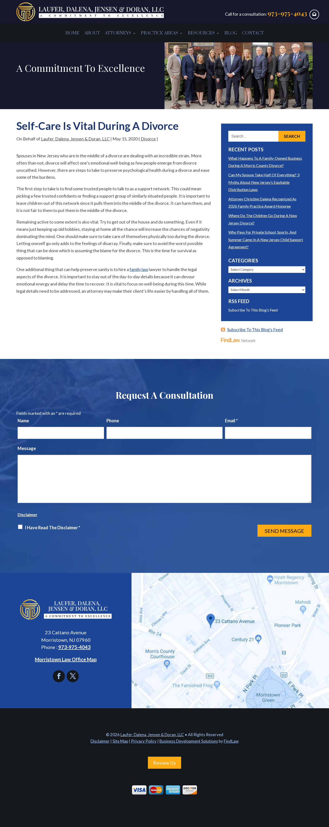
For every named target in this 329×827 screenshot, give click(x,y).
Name (23, 420)
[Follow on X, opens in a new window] (73, 676)
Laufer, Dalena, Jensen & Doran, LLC (75, 138)
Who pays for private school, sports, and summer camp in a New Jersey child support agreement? (265, 239)
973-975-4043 (287, 13)
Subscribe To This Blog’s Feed (253, 310)
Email (231, 420)
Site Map (120, 741)
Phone (112, 420)
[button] (324, 792)
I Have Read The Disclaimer (52, 527)
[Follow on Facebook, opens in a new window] (60, 676)
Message (27, 448)
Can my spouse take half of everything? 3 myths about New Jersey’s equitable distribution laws (263, 182)
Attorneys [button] (118, 33)
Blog (230, 33)
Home (72, 33)
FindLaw (231, 741)
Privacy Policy (144, 741)
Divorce (148, 138)
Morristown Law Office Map (66, 659)
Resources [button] (201, 33)
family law (139, 269)
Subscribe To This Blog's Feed (255, 329)
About (92, 33)
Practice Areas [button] (159, 33)
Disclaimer (27, 514)
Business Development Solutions (188, 741)
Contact (253, 33)
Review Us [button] (164, 763)
